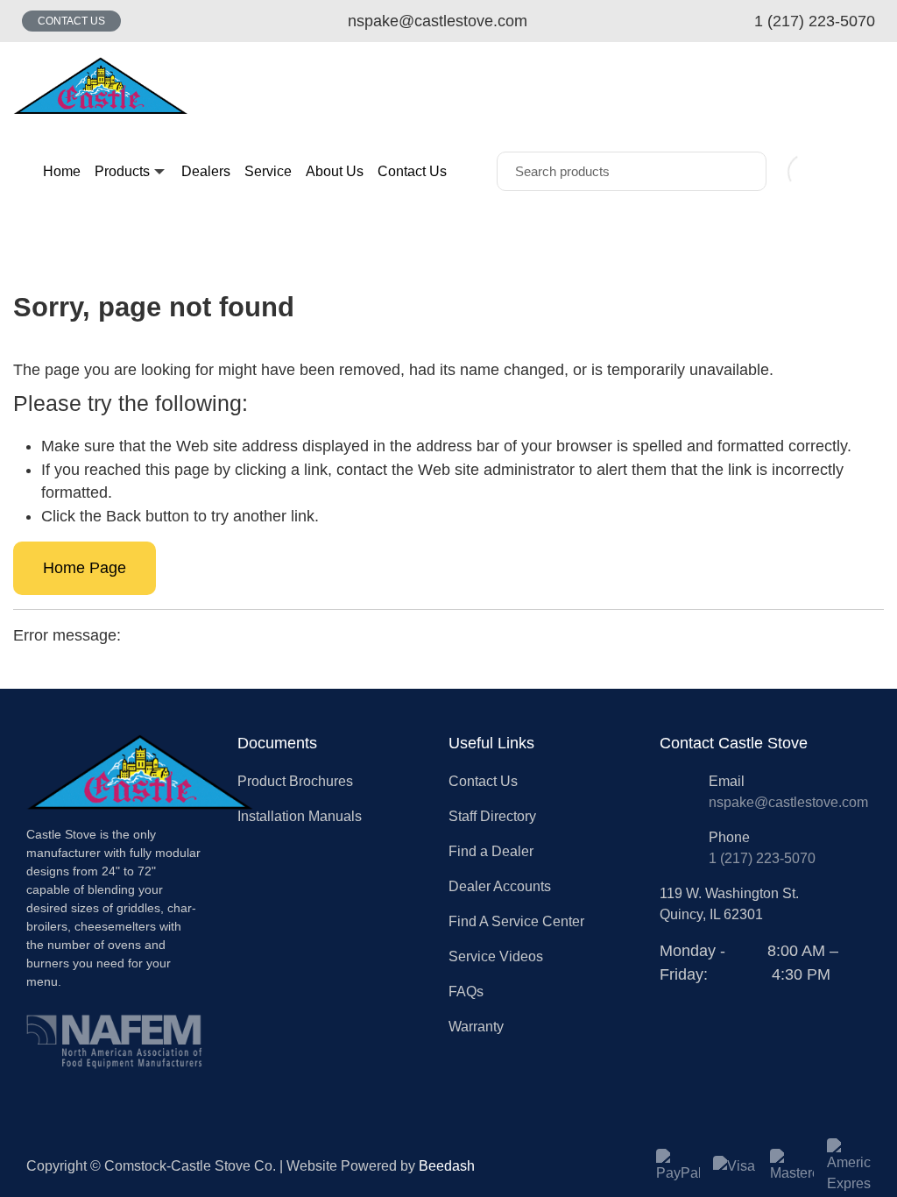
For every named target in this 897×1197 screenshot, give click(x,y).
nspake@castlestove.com (788, 802)
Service (268, 171)
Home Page (84, 568)
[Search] (740, 171)
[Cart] (865, 171)
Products (122, 171)
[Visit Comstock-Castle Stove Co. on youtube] (709, 996)
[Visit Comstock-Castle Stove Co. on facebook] (669, 996)
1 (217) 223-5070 (762, 858)
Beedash (447, 1165)
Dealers (205, 171)
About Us (335, 171)
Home (62, 171)
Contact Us (71, 21)
